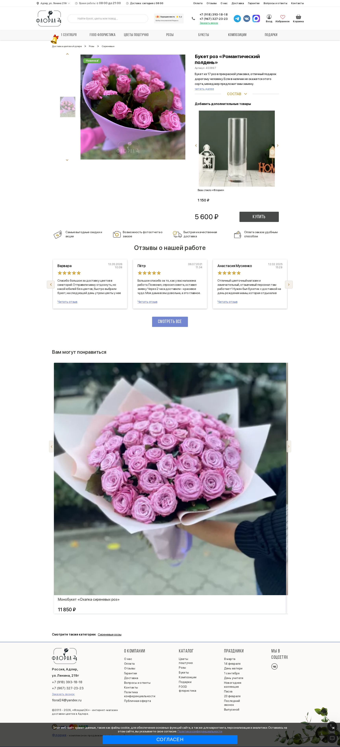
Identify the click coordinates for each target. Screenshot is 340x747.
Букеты (203, 35)
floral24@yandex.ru (66, 700)
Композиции (237, 35)
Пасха (228, 691)
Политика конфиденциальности (199, 731)
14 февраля (232, 663)
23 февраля (232, 696)
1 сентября (69, 35)
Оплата (198, 3)
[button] (289, 285)
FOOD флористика (102, 35)
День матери (233, 668)
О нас (224, 3)
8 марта (230, 659)
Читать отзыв (67, 302)
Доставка (238, 3)
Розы (170, 35)
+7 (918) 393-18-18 (214, 14)
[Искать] (74, 18)
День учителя (233, 678)
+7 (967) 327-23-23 (214, 19)
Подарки (271, 35)
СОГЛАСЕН (170, 739)
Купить (259, 217)
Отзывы (212, 3)
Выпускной (231, 709)
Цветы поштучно (136, 35)
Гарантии (254, 3)
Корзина (298, 16)
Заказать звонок (209, 22)
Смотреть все (170, 321)
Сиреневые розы (109, 634)
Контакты (297, 3)
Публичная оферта (137, 701)
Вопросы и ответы (275, 3)
